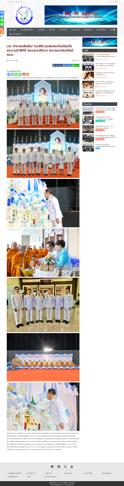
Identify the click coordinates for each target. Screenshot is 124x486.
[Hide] (1, 36)
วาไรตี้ (8, 39)
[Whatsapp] (16, 74)
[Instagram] (23, 74)
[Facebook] (8, 74)
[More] (27, 74)
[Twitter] (12, 74)
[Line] (20, 74)
